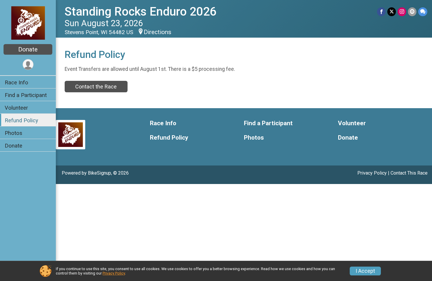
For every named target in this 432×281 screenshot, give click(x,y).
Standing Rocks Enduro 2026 (141, 12)
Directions (157, 32)
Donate (28, 49)
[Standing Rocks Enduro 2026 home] (28, 22)
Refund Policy (21, 120)
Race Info (16, 82)
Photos (13, 133)
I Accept (365, 271)
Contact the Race (96, 86)
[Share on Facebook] (381, 11)
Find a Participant (26, 95)
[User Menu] (28, 64)
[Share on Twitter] (391, 11)
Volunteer (16, 108)
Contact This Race (409, 173)
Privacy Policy (372, 173)
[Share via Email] (412, 11)
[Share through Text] (422, 11)
